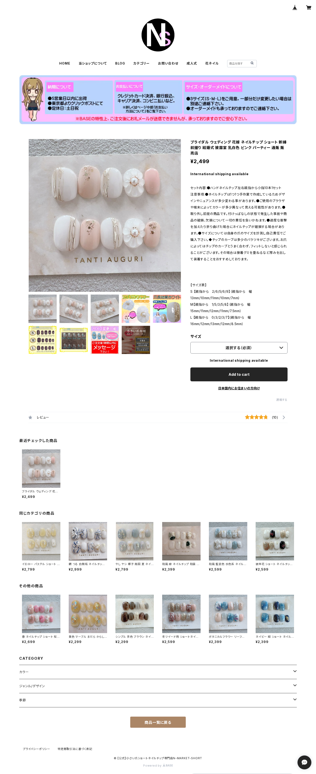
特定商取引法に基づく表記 (75, 749)
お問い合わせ (168, 63)
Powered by (153, 765)
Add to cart (239, 374)
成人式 (192, 63)
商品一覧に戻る (158, 722)
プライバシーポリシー (36, 749)
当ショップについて (93, 63)
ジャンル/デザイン (32, 686)
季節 (22, 700)
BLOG (120, 63)
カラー (24, 672)
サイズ (195, 336)
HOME (64, 63)
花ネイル (212, 63)
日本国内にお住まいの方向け (239, 388)
